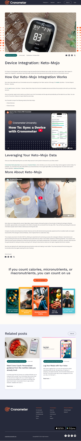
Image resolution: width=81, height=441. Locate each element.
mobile (57, 82)
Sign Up (67, 2)
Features (52, 2)
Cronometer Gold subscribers (12, 165)
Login (75, 2)
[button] (66, 55)
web (10, 88)
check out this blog (18, 168)
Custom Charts (32, 165)
